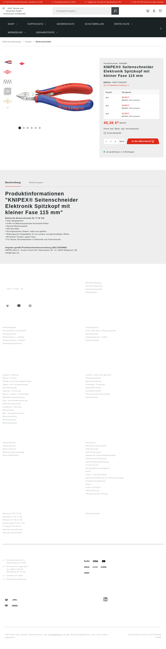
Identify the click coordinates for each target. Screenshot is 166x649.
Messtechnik (8, 410)
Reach (88, 484)
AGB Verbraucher (93, 452)
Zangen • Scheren (11, 375)
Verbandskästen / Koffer (96, 337)
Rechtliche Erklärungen (96, 446)
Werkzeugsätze (9, 420)
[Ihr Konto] (154, 11)
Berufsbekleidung (93, 283)
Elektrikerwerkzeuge (12, 404)
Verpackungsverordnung (97, 494)
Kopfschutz (10, 323)
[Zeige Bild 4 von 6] (32, 128)
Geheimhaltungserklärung (97, 462)
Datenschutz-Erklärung (96, 458)
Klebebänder (91, 292)
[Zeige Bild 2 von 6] (24, 128)
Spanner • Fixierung (12, 391)
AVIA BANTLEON (93, 391)
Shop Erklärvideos (11, 455)
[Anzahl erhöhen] (115, 141)
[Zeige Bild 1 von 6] (20, 128)
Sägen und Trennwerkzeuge (15, 384)
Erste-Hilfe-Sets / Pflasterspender (101, 331)
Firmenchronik (92, 465)
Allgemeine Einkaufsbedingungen (101, 455)
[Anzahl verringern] (106, 141)
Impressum (91, 442)
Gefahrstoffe (95, 370)
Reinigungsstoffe (93, 378)
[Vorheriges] (7, 56)
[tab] (13, 183)
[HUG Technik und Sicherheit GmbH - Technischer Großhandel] (14, 11)
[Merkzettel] (160, 11)
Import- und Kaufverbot (96, 474)
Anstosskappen (9, 327)
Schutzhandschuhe (94, 286)
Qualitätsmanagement (95, 481)
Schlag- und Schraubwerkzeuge (17, 381)
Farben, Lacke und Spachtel (98, 375)
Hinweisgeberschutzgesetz (98, 468)
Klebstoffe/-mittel (93, 388)
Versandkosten (9, 442)
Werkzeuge (10, 370)
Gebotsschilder (92, 340)
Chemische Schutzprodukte (98, 394)
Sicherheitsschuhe (94, 289)
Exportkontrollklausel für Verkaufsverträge (105, 478)
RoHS (88, 471)
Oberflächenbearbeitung (14, 397)
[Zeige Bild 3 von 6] (28, 128)
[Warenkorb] (148, 11)
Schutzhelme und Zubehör (14, 331)
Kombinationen (9, 334)
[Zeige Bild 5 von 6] (36, 128)
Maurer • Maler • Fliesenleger (16, 394)
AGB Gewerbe (92, 449)
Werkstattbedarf (10, 423)
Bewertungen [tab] (36, 182)
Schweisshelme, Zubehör (14, 340)
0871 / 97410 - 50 (15, 289)
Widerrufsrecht (9, 449)
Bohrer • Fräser (10, 378)
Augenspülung (92, 327)
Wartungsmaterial (93, 381)
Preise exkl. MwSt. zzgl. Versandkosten (121, 129)
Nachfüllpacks (92, 334)
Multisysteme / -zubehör (13, 337)
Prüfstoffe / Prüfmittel (95, 384)
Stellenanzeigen (93, 513)
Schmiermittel (92, 397)
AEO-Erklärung (92, 490)
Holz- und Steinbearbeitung (15, 400)
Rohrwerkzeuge (10, 388)
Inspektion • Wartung (12, 407)
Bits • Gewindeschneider (14, 413)
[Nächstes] (7, 107)
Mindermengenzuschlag (13, 452)
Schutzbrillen (12, 360)
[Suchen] (115, 11)
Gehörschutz (11, 349)
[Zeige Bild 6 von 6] (40, 128)
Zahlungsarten (9, 446)
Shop (89, 278)
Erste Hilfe (93, 323)
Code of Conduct (93, 487)
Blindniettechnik (10, 416)
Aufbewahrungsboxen (12, 343)
